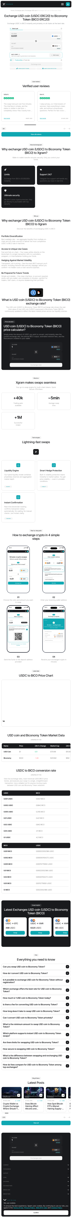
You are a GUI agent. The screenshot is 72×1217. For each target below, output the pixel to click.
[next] (69, 128)
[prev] (64, 128)
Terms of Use (18, 1208)
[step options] (61, 28)
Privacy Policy (29, 1208)
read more (7, 118)
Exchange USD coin (31, 10)
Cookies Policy (56, 1208)
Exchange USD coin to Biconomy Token (49, 10)
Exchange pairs (19, 10)
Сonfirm (36, 1213)
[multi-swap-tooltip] (19, 54)
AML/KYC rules (41, 1208)
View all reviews (36, 134)
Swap (15, 933)
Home (12, 10)
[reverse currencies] (36, 41)
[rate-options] (61, 60)
